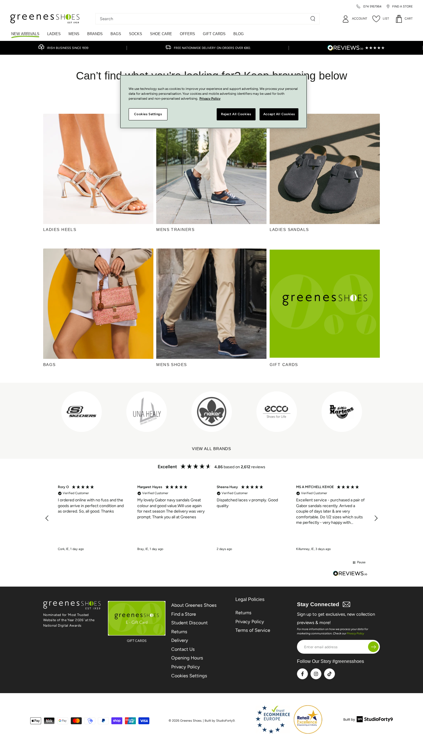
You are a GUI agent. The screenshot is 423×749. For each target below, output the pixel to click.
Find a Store (183, 614)
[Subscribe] (373, 647)
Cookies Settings (189, 675)
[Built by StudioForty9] (368, 720)
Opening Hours (187, 658)
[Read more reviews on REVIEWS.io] (350, 574)
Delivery (179, 640)
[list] (211, 411)
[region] (211, 518)
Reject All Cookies (236, 114)
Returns (179, 631)
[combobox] (203, 18)
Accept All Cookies (279, 114)
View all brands (211, 449)
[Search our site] (312, 18)
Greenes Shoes (190, 721)
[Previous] (48, 411)
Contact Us (183, 649)
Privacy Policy (185, 667)
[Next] (369, 411)
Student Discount (189, 622)
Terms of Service (252, 630)
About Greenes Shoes (194, 605)
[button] (47, 518)
